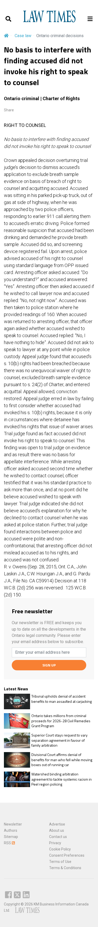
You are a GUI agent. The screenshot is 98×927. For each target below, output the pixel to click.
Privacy (55, 843)
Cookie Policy (60, 849)
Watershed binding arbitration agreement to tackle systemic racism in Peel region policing (61, 779)
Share (9, 110)
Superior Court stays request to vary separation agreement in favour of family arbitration (59, 740)
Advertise (57, 824)
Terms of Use (60, 862)
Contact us (58, 837)
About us (56, 830)
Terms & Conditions (65, 868)
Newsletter (13, 824)
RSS (8, 843)
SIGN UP (49, 665)
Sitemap (11, 837)
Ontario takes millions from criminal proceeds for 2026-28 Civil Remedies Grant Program (60, 720)
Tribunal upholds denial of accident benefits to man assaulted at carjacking (61, 699)
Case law (23, 35)
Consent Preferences (66, 855)
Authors (10, 830)
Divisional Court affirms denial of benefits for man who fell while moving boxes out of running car (61, 759)
